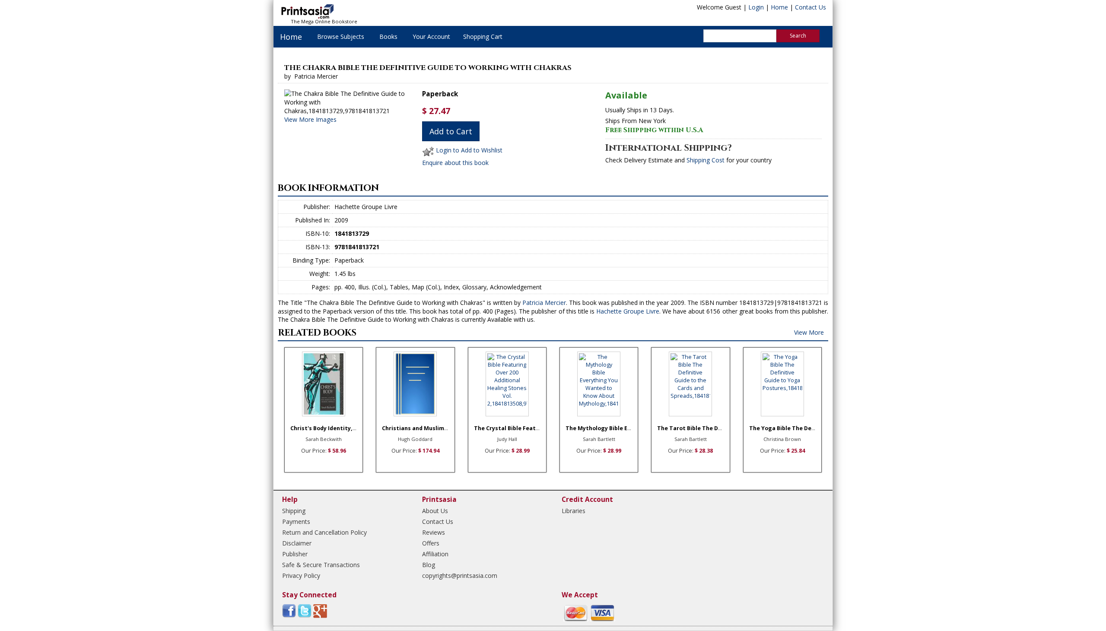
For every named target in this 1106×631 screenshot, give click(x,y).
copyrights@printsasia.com (459, 575)
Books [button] (388, 36)
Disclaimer (296, 543)
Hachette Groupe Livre (627, 311)
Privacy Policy (301, 575)
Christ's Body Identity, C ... (327, 428)
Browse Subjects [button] (340, 36)
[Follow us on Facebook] (289, 610)
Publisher (295, 554)
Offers (430, 543)
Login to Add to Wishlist (469, 150)
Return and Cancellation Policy (324, 532)
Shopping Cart (482, 36)
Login (756, 7)
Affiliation (435, 554)
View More (809, 332)
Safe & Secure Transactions (321, 565)
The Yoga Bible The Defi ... (785, 428)
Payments (296, 521)
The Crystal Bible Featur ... (511, 428)
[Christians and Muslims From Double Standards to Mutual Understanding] (415, 384)
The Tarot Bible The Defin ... (696, 428)
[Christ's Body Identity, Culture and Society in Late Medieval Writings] (323, 384)
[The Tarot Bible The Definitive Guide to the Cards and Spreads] (690, 384)
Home (779, 7)
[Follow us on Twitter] (304, 610)
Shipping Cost (705, 160)
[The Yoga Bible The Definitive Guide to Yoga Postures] (782, 384)
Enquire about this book (455, 163)
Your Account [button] (431, 36)
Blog (428, 565)
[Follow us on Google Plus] (320, 610)
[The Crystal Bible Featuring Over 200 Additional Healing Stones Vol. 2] (507, 384)
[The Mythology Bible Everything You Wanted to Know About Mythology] (599, 384)
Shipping (293, 511)
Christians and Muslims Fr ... (421, 428)
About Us (435, 511)
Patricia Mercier (544, 302)
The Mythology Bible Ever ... (604, 428)
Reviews (433, 532)
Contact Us (810, 7)
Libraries (573, 511)
